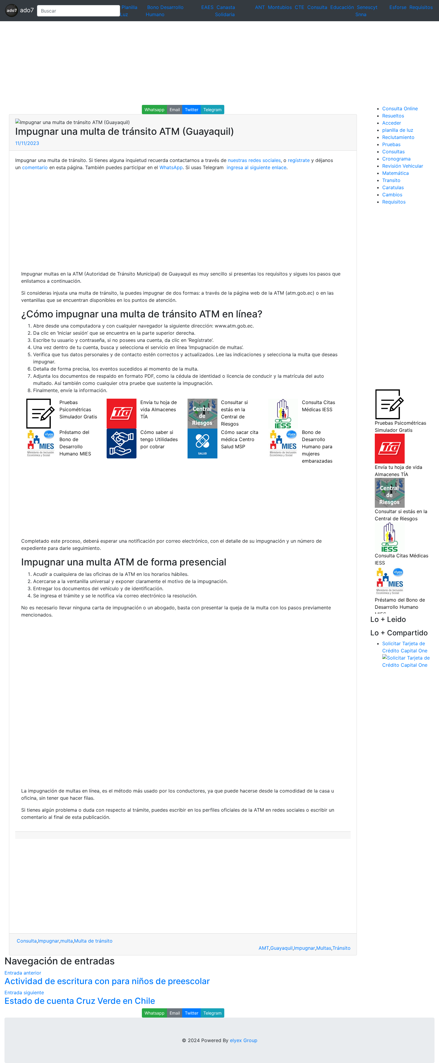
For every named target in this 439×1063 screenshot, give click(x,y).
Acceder (391, 123)
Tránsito (341, 948)
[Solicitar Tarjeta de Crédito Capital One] (408, 661)
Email (175, 109)
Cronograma (396, 159)
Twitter (191, 109)
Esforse (397, 7)
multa (66, 941)
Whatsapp (155, 109)
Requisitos (421, 7)
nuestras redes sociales (254, 160)
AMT (264, 948)
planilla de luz (397, 130)
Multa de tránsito (93, 941)
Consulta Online (400, 108)
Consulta (317, 7)
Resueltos (393, 116)
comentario (34, 167)
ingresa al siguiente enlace (255, 167)
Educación (342, 7)
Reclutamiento (398, 137)
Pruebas (391, 144)
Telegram (212, 109)
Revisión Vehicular (402, 166)
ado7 (25, 10)
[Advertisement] (179, 63)
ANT (260, 7)
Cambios (392, 195)
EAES (207, 7)
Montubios (280, 7)
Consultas (393, 152)
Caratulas (393, 187)
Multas (323, 948)
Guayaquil (281, 948)
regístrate (298, 160)
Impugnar (48, 941)
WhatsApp (171, 167)
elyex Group (243, 1040)
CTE (299, 7)
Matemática (395, 173)
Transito (391, 180)
